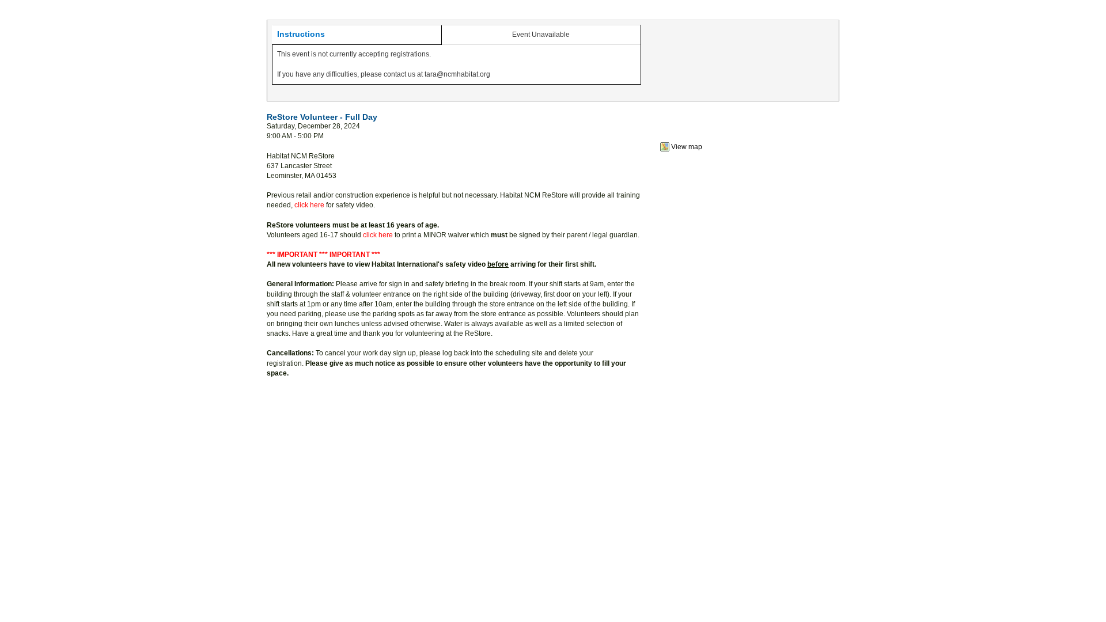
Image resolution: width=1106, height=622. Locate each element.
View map (686, 147)
